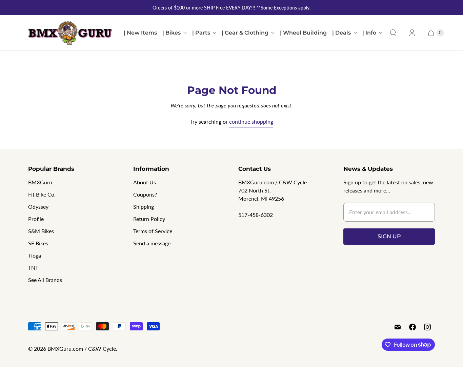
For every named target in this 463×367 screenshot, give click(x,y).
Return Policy (149, 219)
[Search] (393, 33)
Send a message (151, 243)
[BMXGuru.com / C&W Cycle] (70, 33)
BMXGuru (40, 182)
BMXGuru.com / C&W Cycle (81, 348)
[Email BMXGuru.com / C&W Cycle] (397, 327)
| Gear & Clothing (245, 32)
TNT (33, 267)
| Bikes (171, 32)
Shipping (143, 206)
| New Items (140, 32)
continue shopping (251, 121)
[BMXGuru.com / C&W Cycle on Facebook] (412, 327)
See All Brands (45, 280)
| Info (369, 32)
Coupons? (145, 194)
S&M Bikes (41, 231)
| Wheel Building (303, 32)
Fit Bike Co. (42, 194)
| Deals (341, 32)
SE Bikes (38, 243)
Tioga (34, 255)
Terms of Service (152, 231)
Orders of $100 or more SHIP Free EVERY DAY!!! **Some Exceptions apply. (231, 8)
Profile (36, 219)
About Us (144, 182)
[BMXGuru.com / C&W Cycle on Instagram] (427, 327)
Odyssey (38, 206)
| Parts (201, 32)
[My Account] (412, 33)
